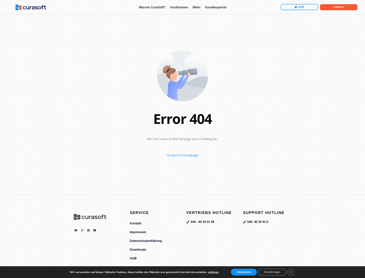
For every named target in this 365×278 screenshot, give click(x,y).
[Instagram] (82, 230)
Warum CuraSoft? (152, 7)
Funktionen (179, 7)
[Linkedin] (88, 230)
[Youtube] (76, 230)
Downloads (138, 249)
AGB (133, 258)
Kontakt (135, 223)
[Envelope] (94, 230)
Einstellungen (272, 272)
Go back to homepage (182, 155)
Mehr (197, 7)
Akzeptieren (244, 272)
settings (213, 272)
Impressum (138, 232)
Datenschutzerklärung (146, 240)
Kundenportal (215, 7)
